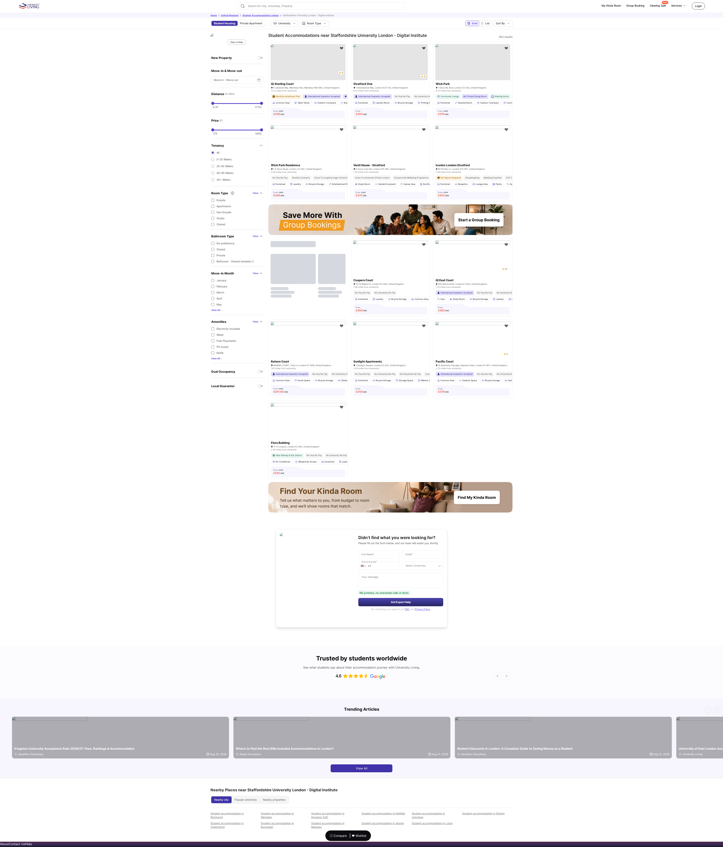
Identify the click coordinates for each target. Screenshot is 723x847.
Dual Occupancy (223, 371)
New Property (221, 58)
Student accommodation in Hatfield (383, 813)
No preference (225, 243)
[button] (363, 566)
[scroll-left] (497, 676)
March (220, 292)
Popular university (246, 799)
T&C (407, 609)
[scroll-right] (506, 676)
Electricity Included (228, 328)
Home (213, 15)
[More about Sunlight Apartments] (390, 347)
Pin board (222, 346)
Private (221, 255)
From (278, 113)
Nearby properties (274, 799)
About (4, 844)
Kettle (220, 352)
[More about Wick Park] (472, 62)
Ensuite (221, 200)
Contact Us (17, 844)
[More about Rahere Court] (308, 347)
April (219, 298)
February (222, 286)
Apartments (224, 206)
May (219, 304)
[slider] (212, 103)
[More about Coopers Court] (390, 265)
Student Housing (224, 23)
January (222, 280)
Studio (220, 218)
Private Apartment (251, 23)
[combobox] (321, 6)
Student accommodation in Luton (432, 823)
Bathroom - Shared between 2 (235, 261)
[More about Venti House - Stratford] (390, 150)
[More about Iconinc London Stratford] (472, 150)
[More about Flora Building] (308, 428)
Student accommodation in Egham (483, 813)
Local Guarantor (223, 386)
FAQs (28, 844)
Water (220, 334)
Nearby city (221, 799)
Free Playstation (226, 340)
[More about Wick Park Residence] (308, 150)
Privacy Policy (422, 609)
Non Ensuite (224, 212)
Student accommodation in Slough (383, 823)
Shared (221, 224)
